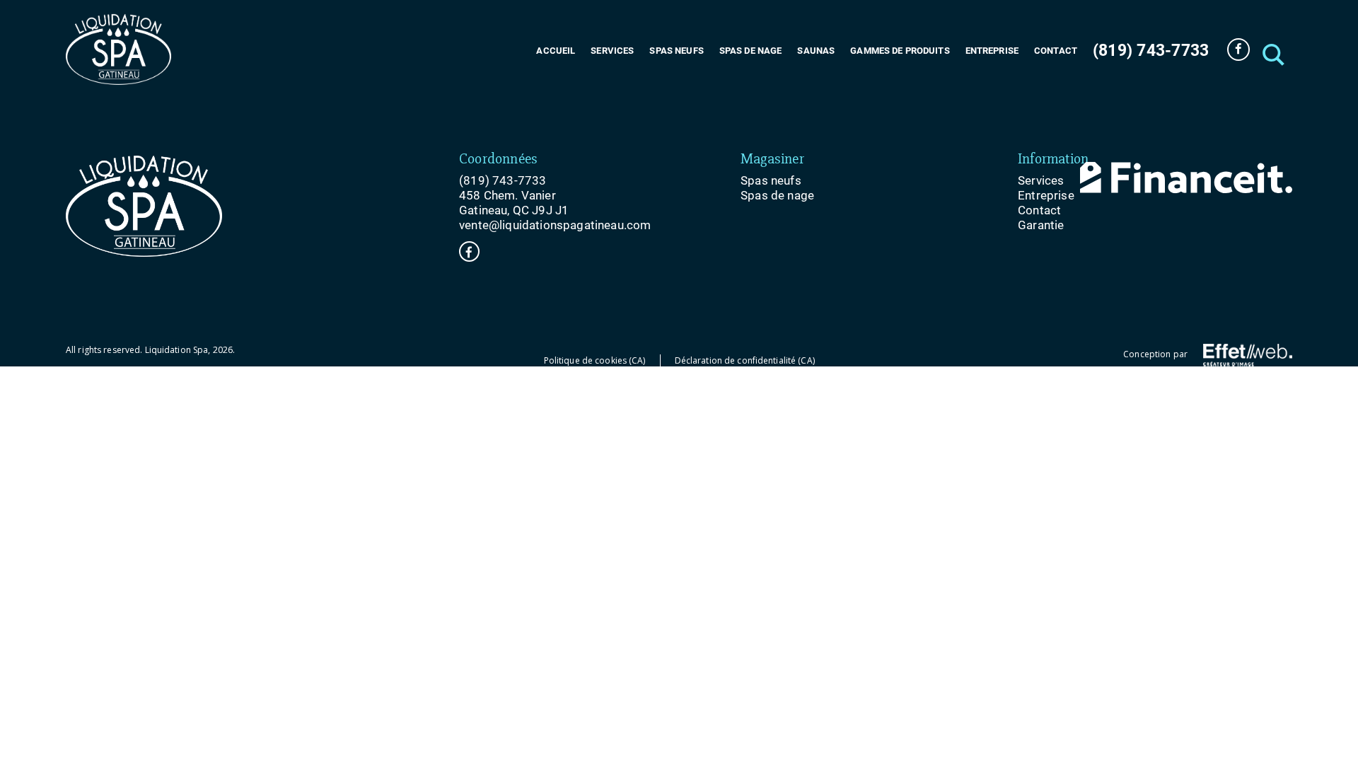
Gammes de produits (899, 50)
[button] (1271, 49)
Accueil (555, 50)
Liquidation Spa (177, 350)
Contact (1055, 50)
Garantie (1041, 225)
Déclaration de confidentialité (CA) (745, 360)
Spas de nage (750, 50)
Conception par (1156, 354)
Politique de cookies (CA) (595, 360)
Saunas (816, 50)
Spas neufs (676, 50)
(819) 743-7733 (1151, 50)
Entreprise (991, 50)
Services (612, 50)
